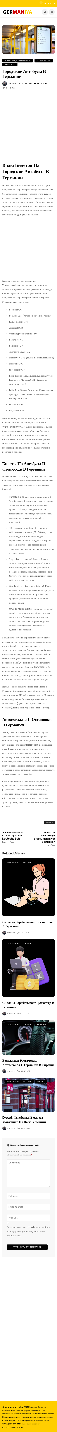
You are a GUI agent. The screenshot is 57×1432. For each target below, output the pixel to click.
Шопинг (41, 1081)
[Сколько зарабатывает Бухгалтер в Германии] (28, 968)
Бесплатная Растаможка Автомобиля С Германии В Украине (28, 1062)
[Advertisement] (28, 124)
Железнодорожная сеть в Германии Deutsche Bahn (12, 837)
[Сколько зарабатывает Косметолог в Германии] (28, 887)
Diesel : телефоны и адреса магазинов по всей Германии (24, 1119)
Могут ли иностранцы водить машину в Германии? (44, 838)
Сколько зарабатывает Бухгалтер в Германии (28, 1004)
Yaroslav (12, 83)
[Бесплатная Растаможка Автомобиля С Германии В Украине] (28, 1037)
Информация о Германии (17, 60)
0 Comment (42, 83)
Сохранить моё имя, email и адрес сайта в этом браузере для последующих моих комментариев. (28, 1231)
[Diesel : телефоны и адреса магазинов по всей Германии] (28, 1095)
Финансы (9, 64)
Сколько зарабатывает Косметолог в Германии (27, 924)
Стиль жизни (44, 60)
